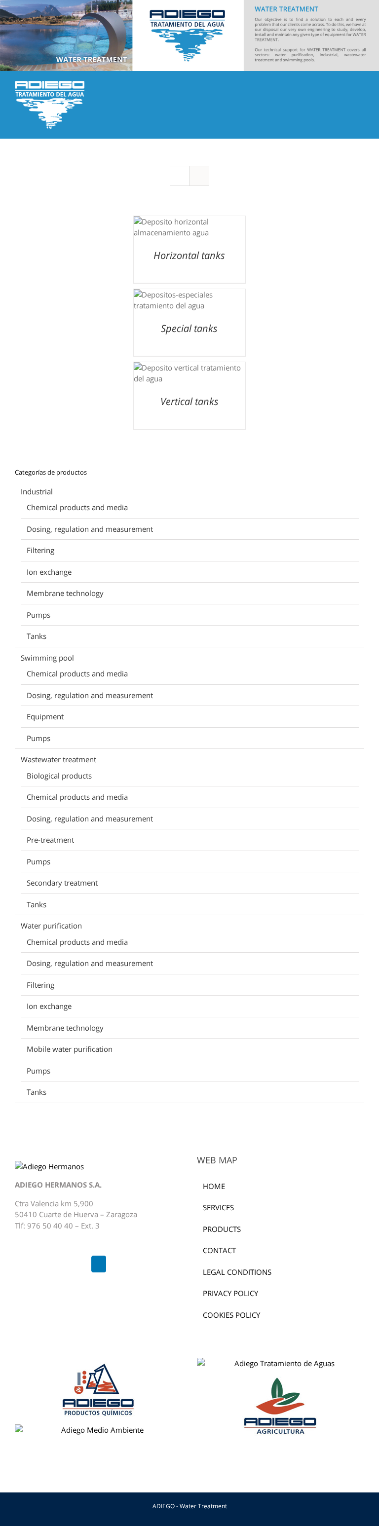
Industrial (37, 491)
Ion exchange (49, 572)
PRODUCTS (222, 1229)
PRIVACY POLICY (230, 1293)
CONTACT (219, 1250)
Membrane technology (65, 593)
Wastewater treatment (58, 759)
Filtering (40, 550)
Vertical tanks (189, 401)
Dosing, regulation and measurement (90, 529)
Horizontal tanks (189, 255)
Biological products (59, 776)
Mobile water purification (70, 1049)
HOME (214, 1186)
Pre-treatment (50, 840)
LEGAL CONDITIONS (237, 1272)
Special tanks (189, 328)
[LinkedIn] (98, 1264)
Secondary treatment (62, 883)
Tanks (36, 636)
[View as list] (199, 176)
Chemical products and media (77, 507)
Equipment (45, 716)
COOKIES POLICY (231, 1315)
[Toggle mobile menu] (360, 86)
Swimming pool (47, 658)
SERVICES (218, 1207)
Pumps (38, 615)
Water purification (51, 925)
